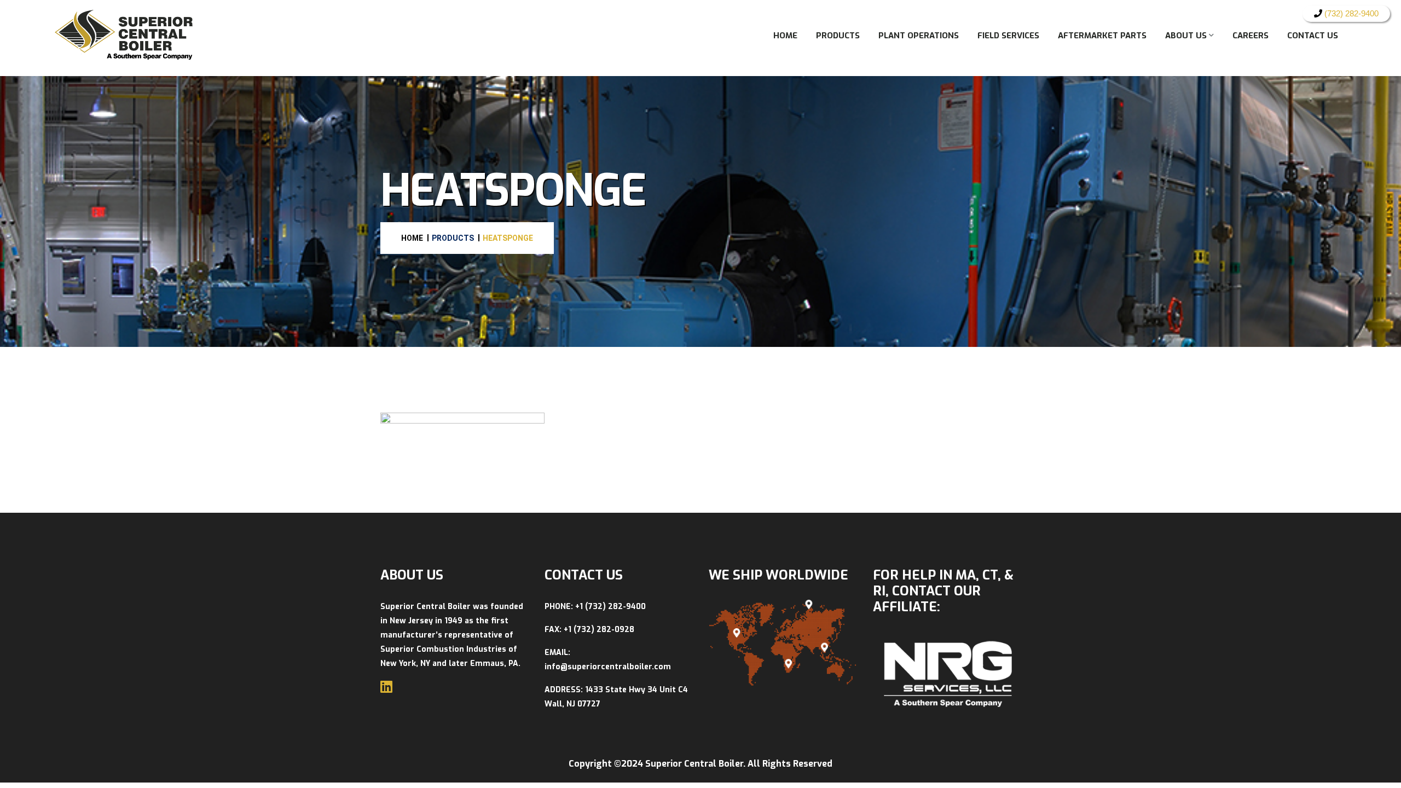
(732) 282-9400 (1350, 13)
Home (785, 35)
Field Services (1008, 35)
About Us (1186, 35)
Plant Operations (918, 35)
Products (838, 35)
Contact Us (1312, 35)
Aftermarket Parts (1102, 35)
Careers (1250, 35)
